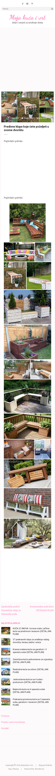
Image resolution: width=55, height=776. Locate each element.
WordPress (39, 769)
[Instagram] (27, 3)
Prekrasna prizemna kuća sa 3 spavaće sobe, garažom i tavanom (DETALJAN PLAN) (31, 702)
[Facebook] (22, 3)
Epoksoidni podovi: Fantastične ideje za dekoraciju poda (11, 610)
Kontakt (5, 728)
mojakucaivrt (29, 118)
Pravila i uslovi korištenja (13, 722)
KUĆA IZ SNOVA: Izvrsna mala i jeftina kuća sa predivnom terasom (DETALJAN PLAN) (32, 631)
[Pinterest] (32, 3)
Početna (5, 716)
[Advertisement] (27, 60)
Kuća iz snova (41, 118)
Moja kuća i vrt (27, 17)
